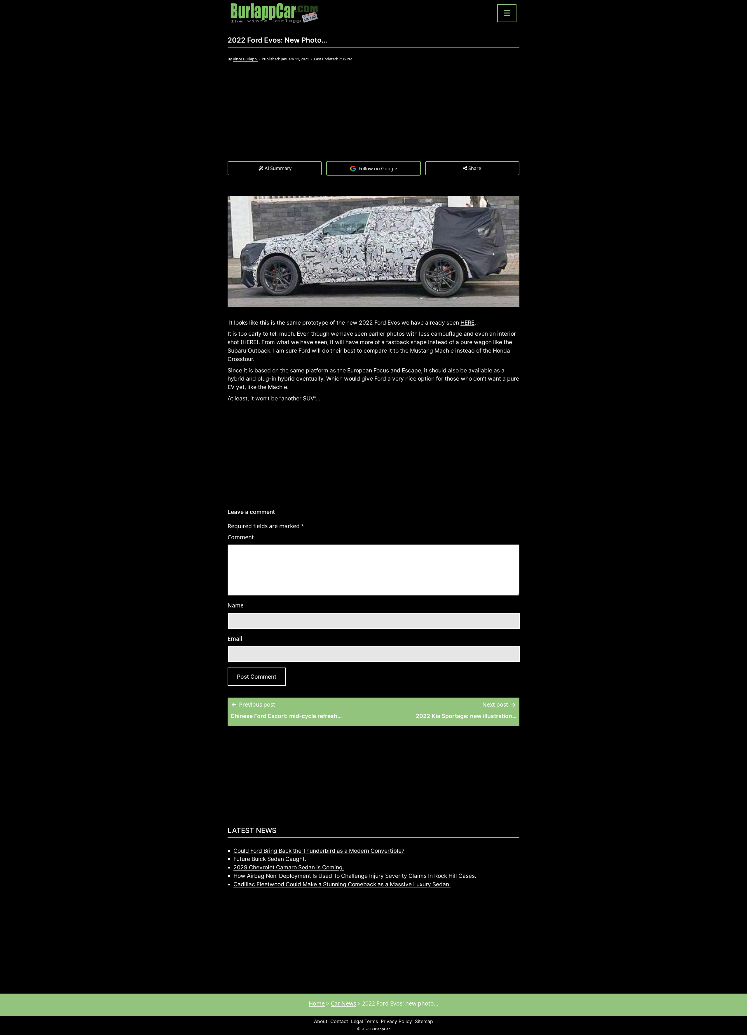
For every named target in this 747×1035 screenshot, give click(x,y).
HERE (467, 322)
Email (235, 638)
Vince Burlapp (245, 59)
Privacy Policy (396, 1021)
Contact (339, 1021)
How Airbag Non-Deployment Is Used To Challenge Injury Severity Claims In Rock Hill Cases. (354, 875)
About (320, 1021)
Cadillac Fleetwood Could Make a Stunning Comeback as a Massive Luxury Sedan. (342, 884)
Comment (241, 537)
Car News (343, 1003)
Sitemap (424, 1021)
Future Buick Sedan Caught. (269, 858)
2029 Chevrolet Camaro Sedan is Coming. (288, 867)
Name (236, 605)
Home (317, 1003)
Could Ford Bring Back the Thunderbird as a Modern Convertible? (318, 850)
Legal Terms (364, 1021)
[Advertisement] (373, 117)
